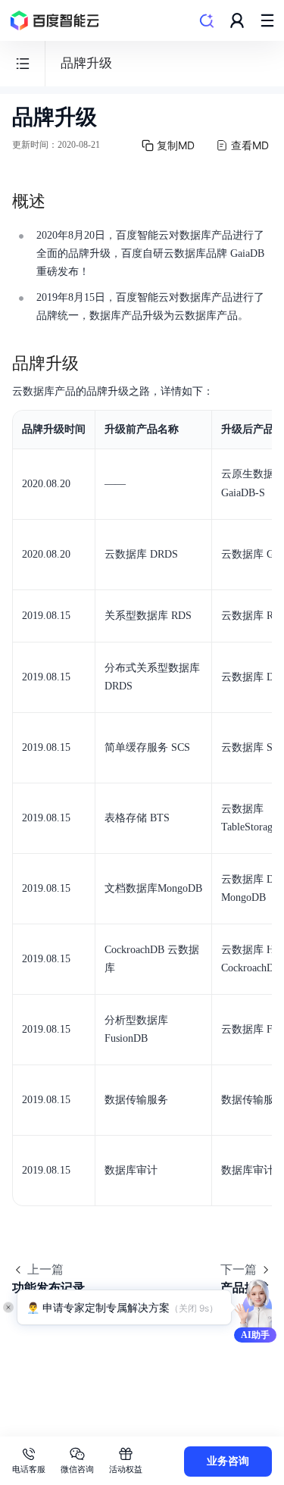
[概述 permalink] (60, 201)
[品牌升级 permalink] (93, 363)
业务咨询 (228, 1461)
